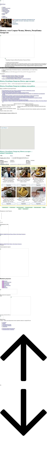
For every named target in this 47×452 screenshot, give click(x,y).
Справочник (4, 326)
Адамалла (6, 12)
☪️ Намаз (4, 286)
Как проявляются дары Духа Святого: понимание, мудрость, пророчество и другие (18, 90)
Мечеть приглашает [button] (9, 88)
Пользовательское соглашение (8, 329)
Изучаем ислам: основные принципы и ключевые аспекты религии (15, 92)
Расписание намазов (6, 8)
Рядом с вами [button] (2, 88)
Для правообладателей (6, 324)
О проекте (4, 322)
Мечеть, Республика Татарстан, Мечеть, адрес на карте (13, 75)
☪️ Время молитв (5, 283)
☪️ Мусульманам (5, 284)
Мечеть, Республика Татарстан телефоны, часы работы (13, 76)
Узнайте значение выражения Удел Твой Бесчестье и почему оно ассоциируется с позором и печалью (22, 97)
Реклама (4, 323)
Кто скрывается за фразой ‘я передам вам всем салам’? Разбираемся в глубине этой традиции (20, 95)
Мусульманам (5, 9)
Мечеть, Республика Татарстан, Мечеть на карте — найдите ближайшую (16, 78)
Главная (3, 7)
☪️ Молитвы (4, 287)
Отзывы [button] (14, 88)
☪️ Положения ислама (6, 282)
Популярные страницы (6, 325)
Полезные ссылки (5, 11)
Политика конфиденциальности (8, 328)
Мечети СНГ (4, 13)
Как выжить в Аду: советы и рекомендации (10, 98)
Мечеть (11, 155)
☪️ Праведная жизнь (6, 285)
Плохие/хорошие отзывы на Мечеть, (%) (15, 77)
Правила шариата (5, 10)
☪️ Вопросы (4, 281)
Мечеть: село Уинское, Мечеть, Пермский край (11, 91)
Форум (3, 14)
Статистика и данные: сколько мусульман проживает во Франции (15, 99)
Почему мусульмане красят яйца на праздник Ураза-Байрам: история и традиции (18, 96)
